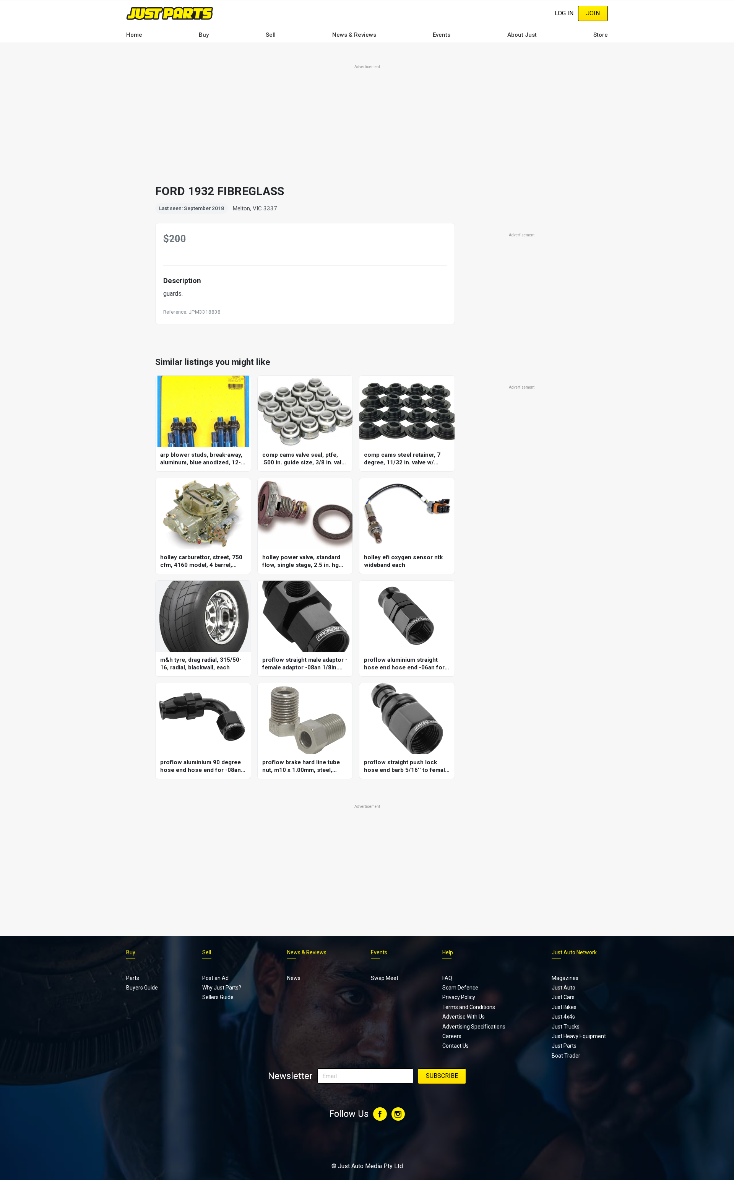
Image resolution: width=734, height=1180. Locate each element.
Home (134, 34)
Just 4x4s (563, 1017)
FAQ (447, 978)
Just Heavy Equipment (579, 1036)
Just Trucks (566, 1027)
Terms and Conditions (468, 1007)
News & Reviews (354, 34)
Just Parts (564, 1046)
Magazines (565, 978)
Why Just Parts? (221, 988)
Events (441, 34)
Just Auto (563, 988)
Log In (564, 13)
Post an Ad (215, 978)
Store (600, 34)
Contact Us (455, 1046)
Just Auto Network (574, 952)
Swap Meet (384, 978)
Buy (204, 34)
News (293, 978)
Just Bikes (564, 1007)
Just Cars (563, 997)
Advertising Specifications (473, 1027)
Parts (132, 978)
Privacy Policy (458, 997)
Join (593, 13)
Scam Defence (460, 988)
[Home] (169, 13)
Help (447, 952)
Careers (451, 1036)
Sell (271, 34)
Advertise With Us (463, 1017)
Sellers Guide (218, 997)
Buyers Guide (142, 988)
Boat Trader (566, 1056)
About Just (522, 34)
